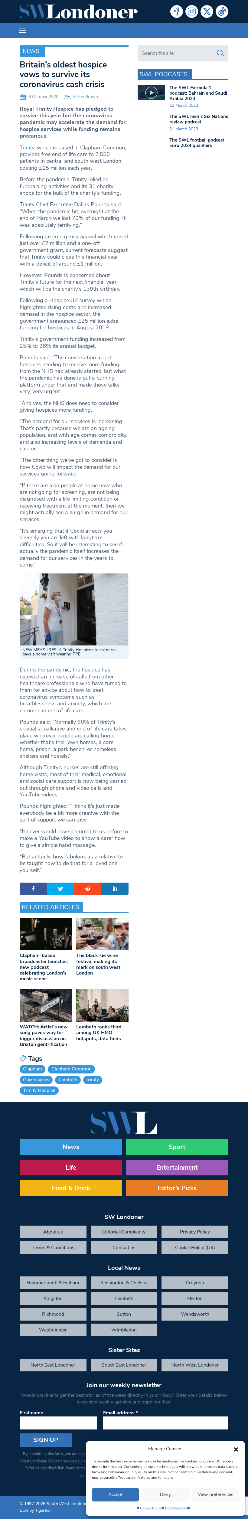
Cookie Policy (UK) (195, 1247)
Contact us (124, 1247)
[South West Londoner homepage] (79, 11)
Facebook (176, 11)
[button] (236, 1449)
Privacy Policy (176, 1508)
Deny (165, 1494)
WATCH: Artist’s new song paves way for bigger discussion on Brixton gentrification (44, 1036)
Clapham (32, 1069)
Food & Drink (71, 1188)
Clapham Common (71, 1069)
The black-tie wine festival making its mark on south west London (98, 964)
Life (71, 1167)
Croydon (195, 1282)
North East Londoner (53, 1365)
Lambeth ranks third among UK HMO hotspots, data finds (99, 1033)
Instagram (191, 11)
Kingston (53, 1298)
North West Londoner (195, 1365)
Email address (120, 1412)
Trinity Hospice (39, 1090)
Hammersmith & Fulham (53, 1282)
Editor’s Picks (177, 1188)
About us (53, 1232)
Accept (115, 1494)
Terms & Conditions (53, 1247)
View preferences (215, 1494)
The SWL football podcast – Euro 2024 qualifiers (198, 143)
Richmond (53, 1314)
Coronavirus (36, 1079)
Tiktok (222, 11)
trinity (92, 1079)
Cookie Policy (151, 1508)
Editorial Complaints (123, 1232)
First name (31, 1412)
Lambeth (68, 1079)
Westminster (53, 1330)
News (31, 51)
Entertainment (177, 1167)
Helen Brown (85, 97)
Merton (195, 1298)
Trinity (27, 147)
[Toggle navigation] (22, 30)
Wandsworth (195, 1314)
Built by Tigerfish (36, 1510)
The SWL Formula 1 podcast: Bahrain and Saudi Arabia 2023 (198, 93)
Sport (177, 1147)
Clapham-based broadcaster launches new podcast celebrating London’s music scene (44, 967)
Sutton (124, 1314)
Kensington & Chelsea (123, 1282)
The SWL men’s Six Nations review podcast (198, 119)
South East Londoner (124, 1365)
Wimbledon (124, 1330)
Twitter (207, 11)
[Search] (220, 53)
